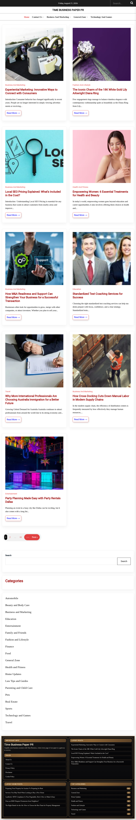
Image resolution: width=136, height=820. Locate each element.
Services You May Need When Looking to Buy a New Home (24, 793)
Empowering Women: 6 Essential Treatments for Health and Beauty (92, 757)
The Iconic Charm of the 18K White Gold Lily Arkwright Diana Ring (93, 749)
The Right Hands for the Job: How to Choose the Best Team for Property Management (32, 805)
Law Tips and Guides (16, 680)
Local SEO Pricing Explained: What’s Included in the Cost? (90, 753)
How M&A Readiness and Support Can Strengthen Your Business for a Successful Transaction (97, 763)
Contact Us (37, 17)
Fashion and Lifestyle (81, 85)
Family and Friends (15, 632)
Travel (7, 391)
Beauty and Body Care (17, 605)
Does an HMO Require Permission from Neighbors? (22, 801)
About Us (8, 760)
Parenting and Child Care (19, 687)
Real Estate (11, 701)
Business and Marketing (58, 17)
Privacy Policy (10, 768)
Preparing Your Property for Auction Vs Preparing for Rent (24, 788)
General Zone (80, 17)
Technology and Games (101, 17)
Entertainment (11, 494)
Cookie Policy (9, 777)
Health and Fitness (80, 187)
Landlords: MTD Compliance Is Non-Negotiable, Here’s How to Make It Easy (30, 797)
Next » (35, 537)
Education (77, 289)
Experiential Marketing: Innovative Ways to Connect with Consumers (93, 745)
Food (8, 653)
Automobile (11, 598)
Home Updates (13, 674)
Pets (7, 694)
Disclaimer (8, 772)
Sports (8, 708)
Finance (9, 646)
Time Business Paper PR (68, 10)
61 (21, 537)
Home (26, 17)
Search (8, 555)
